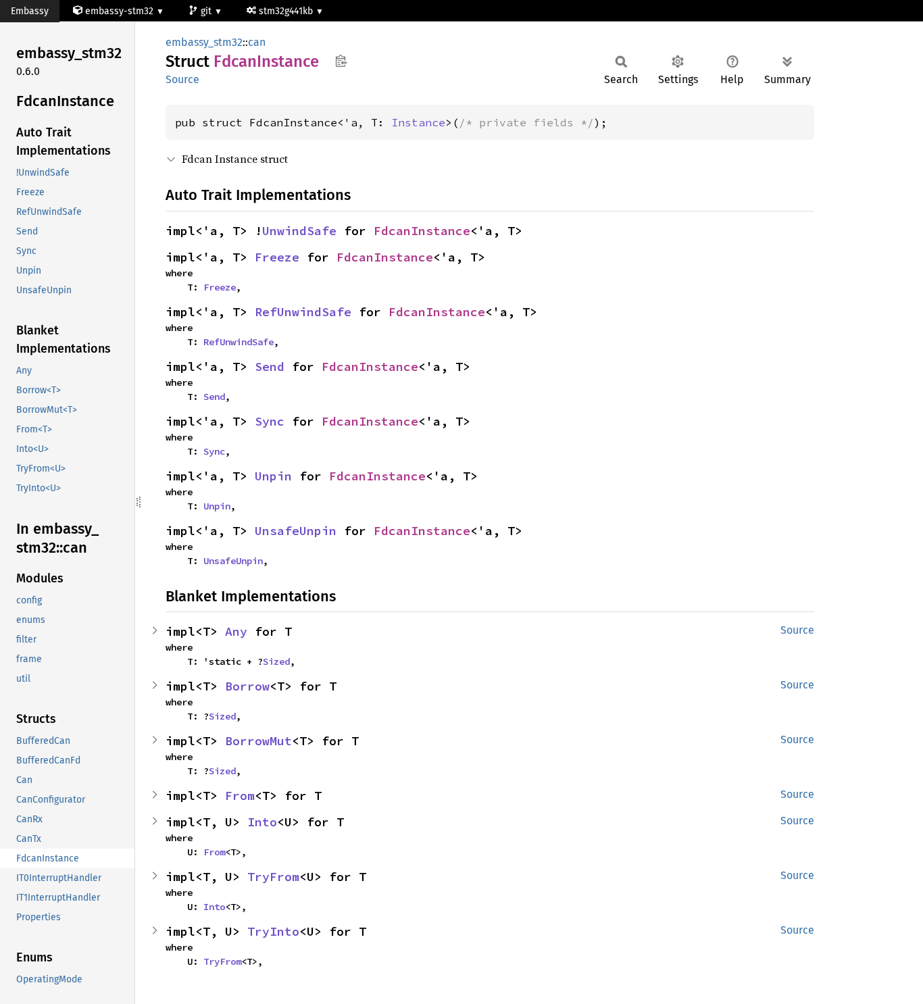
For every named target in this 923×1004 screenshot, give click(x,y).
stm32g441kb (287, 11)
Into (262, 822)
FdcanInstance (422, 231)
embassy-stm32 (119, 11)
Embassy (30, 11)
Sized (276, 661)
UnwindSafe (299, 231)
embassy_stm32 (204, 42)
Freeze (277, 257)
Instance (418, 122)
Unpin (273, 476)
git (207, 11)
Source (182, 79)
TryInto (273, 931)
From (240, 795)
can (257, 42)
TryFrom (273, 876)
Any (236, 631)
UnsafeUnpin (295, 530)
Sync (269, 421)
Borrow (247, 686)
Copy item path (341, 60)
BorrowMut (258, 741)
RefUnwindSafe (303, 312)
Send (269, 366)
